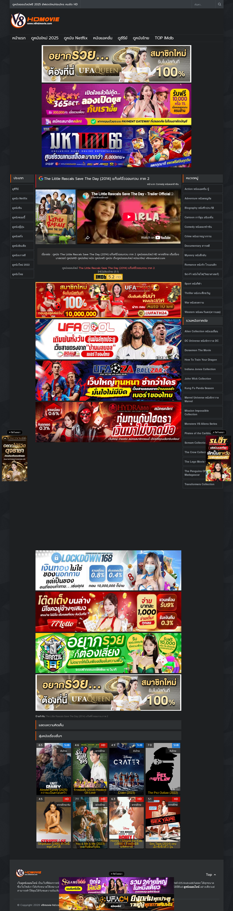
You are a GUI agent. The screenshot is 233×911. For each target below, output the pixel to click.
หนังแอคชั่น (102, 38)
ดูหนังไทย (141, 38)
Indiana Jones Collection (200, 369)
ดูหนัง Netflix (76, 38)
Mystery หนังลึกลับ (195, 255)
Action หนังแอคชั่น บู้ (197, 189)
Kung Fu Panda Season (199, 388)
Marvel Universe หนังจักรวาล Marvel (202, 399)
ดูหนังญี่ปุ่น (18, 226)
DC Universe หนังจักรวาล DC (202, 340)
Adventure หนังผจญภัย (198, 198)
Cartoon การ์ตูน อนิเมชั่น (199, 217)
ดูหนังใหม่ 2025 (44, 38)
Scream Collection (196, 442)
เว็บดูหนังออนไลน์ (27, 883)
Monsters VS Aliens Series (201, 423)
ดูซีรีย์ (122, 38)
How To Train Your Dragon (201, 359)
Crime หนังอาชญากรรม (198, 236)
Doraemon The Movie (198, 350)
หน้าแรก (19, 38)
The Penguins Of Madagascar (195, 472)
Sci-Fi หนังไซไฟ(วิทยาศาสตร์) (202, 274)
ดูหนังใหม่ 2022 (21, 264)
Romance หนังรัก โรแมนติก (200, 264)
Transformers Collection (199, 484)
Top (209, 874)
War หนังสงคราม (194, 302)
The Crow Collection (197, 452)
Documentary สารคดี (197, 245)
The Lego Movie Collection (201, 461)
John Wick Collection (198, 378)
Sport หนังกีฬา (193, 283)
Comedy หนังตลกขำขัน (167, 184)
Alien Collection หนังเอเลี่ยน (201, 331)
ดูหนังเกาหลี (19, 255)
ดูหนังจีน (17, 208)
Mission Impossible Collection (197, 412)
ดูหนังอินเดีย (19, 245)
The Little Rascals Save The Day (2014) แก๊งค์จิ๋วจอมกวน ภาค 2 (96, 178)
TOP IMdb (164, 38)
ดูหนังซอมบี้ (18, 217)
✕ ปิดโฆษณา (14, 432)
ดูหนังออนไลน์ (70, 268)
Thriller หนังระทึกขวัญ (197, 293)
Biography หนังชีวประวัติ (199, 208)
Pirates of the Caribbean (200, 433)
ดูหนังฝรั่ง (17, 236)
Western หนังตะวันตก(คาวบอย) (203, 312)
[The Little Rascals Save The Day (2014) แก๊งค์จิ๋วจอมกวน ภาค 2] (41, 178)
